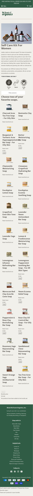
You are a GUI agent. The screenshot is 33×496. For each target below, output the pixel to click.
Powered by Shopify (26, 477)
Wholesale (16, 451)
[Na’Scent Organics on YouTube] (21, 472)
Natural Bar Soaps (16, 424)
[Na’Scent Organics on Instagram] (18, 472)
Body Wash (16, 428)
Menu (4, 6)
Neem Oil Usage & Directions (16, 463)
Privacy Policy (16, 457)
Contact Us (16, 446)
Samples (16, 434)
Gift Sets (16, 438)
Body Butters (16, 426)
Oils (16, 432)
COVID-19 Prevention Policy (16, 461)
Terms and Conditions (16, 459)
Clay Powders (16, 430)
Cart (30, 6)
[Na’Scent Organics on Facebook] (11, 472)
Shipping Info (16, 453)
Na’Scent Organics (16, 477)
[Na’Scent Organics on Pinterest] (15, 472)
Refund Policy (16, 455)
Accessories (16, 436)
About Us (16, 448)
